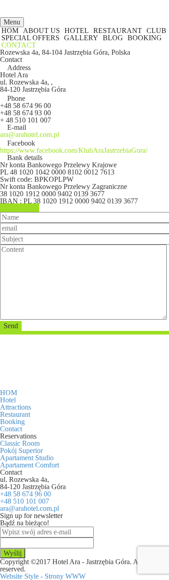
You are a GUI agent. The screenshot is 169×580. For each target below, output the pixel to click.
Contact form (19, 208)
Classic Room (20, 443)
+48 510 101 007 (24, 501)
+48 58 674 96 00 (25, 494)
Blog (113, 38)
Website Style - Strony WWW (43, 576)
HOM (8, 392)
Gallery (81, 38)
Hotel (8, 400)
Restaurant (15, 414)
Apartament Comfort (29, 465)
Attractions (15, 407)
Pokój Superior (21, 450)
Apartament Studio (27, 458)
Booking (145, 38)
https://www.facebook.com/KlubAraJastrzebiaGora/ (73, 150)
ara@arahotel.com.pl (29, 508)
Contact (18, 45)
